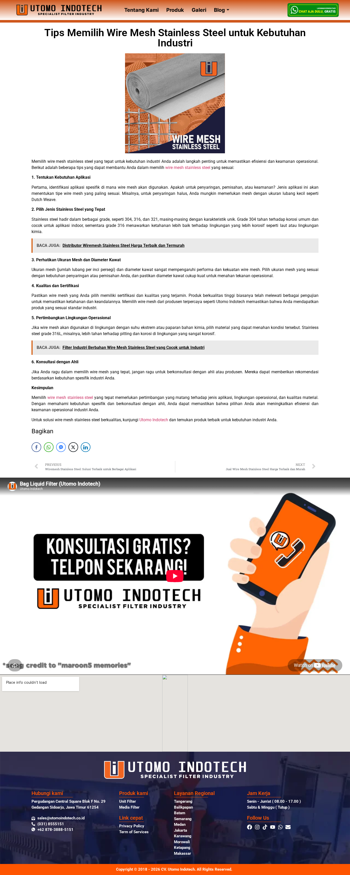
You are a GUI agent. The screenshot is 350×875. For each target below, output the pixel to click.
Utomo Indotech (153, 419)
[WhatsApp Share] (49, 447)
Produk (175, 10)
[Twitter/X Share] (73, 447)
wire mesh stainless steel (187, 167)
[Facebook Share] (36, 447)
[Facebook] (249, 827)
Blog (219, 10)
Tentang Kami (141, 10)
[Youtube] (272, 827)
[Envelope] (288, 827)
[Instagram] (257, 827)
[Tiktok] (264, 827)
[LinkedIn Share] (85, 447)
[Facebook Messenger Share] (61, 447)
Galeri (199, 10)
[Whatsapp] (280, 827)
